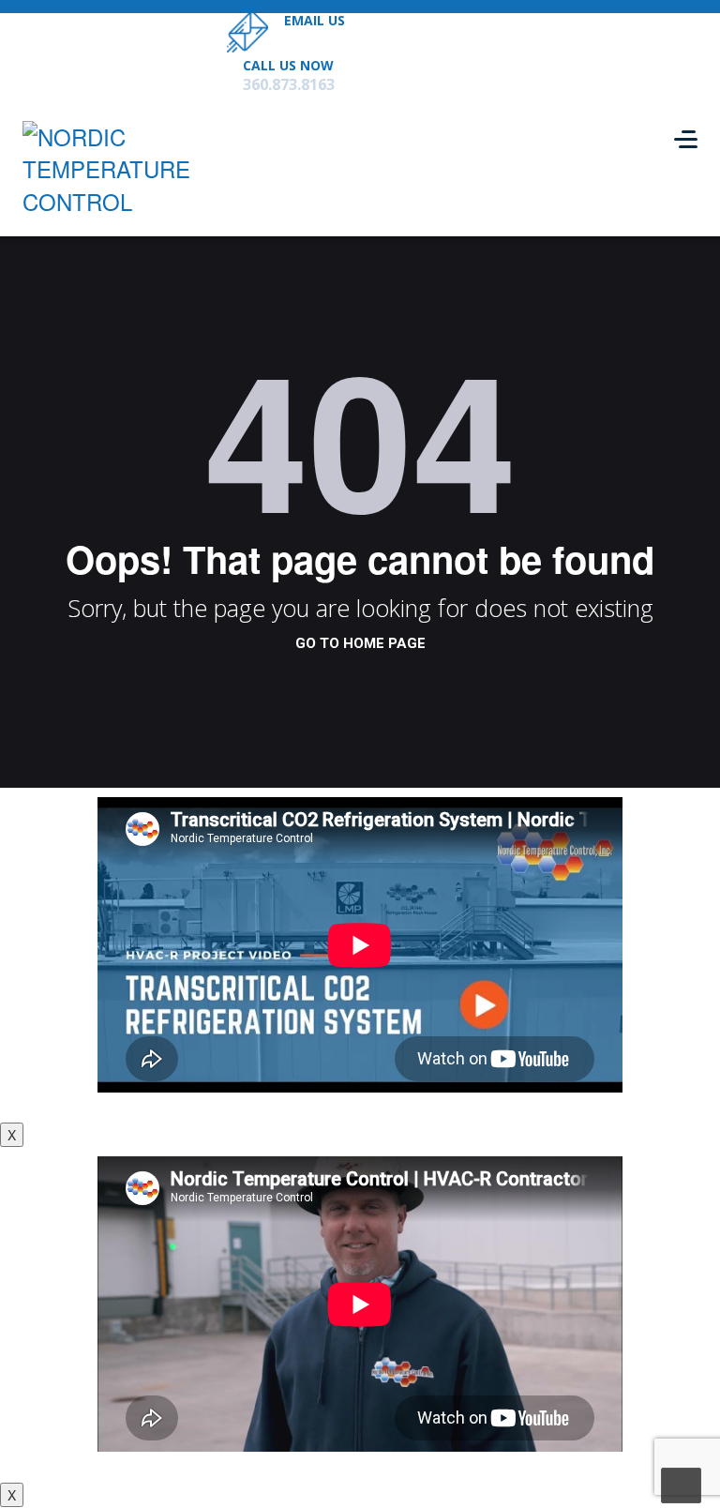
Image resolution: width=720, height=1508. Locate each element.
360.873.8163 (289, 84)
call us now (288, 65)
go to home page (360, 643)
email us (314, 20)
